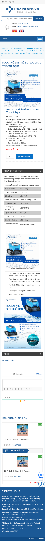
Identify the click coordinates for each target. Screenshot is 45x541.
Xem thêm (35, 483)
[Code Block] (23, 389)
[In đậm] (4, 389)
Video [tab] (6, 354)
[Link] (26, 389)
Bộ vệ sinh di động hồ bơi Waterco (17, 471)
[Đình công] (12, 389)
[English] (21, 31)
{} (29, 389)
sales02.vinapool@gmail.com (27, 27)
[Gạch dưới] (10, 389)
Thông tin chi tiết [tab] (13, 171)
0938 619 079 (23, 23)
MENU (5, 39)
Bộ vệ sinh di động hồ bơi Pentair (16, 439)
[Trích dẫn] (21, 389)
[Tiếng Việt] (15, 31)
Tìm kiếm (38, 19)
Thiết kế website (33, 539)
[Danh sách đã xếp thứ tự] (15, 389)
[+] (32, 389)
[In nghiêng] (7, 389)
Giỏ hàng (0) (9, 2)
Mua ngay (25, 156)
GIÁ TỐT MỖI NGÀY (17, 451)
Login (40, 374)
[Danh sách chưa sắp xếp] (18, 389)
